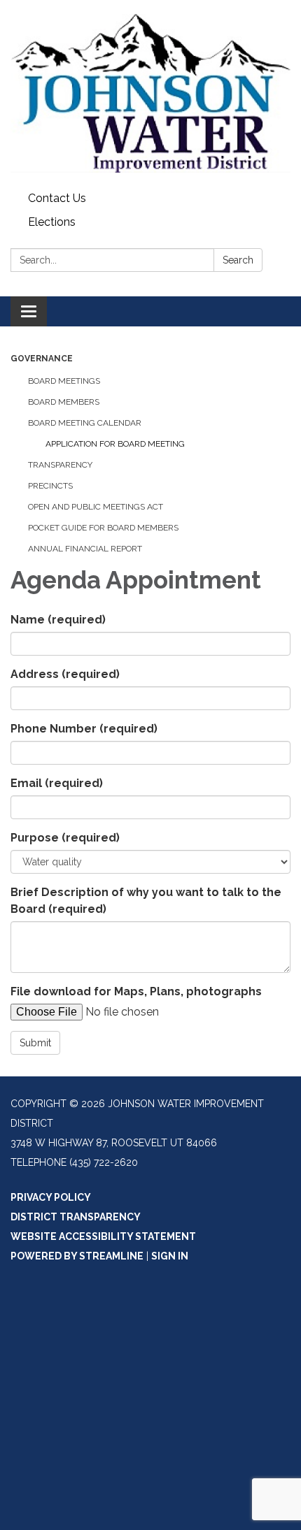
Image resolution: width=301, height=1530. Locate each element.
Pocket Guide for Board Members (103, 528)
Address (65, 674)
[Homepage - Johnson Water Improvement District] (150, 93)
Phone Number (84, 728)
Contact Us (57, 198)
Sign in (169, 1256)
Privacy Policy (50, 1197)
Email (56, 783)
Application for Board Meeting (115, 444)
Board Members (63, 402)
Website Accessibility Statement (103, 1236)
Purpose (65, 837)
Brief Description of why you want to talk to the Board (145, 901)
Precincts (50, 486)
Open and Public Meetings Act (95, 507)
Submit (35, 1042)
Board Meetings (64, 381)
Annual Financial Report (85, 549)
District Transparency (75, 1216)
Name (58, 619)
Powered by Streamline (77, 1256)
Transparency (60, 465)
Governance (41, 358)
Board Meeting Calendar (84, 423)
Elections (52, 222)
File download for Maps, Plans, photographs (136, 991)
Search (238, 260)
